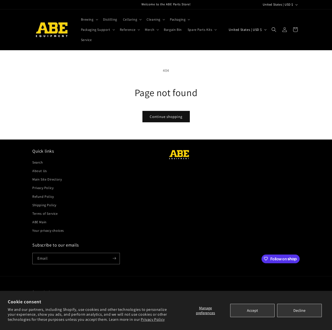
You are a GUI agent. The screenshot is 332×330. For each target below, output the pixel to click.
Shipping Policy (44, 205)
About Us (39, 170)
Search (37, 162)
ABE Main (39, 222)
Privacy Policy (153, 319)
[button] (89, 19)
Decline (299, 310)
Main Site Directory (47, 179)
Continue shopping (166, 116)
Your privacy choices (48, 230)
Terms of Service (45, 213)
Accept (252, 310)
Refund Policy (43, 196)
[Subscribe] (114, 258)
